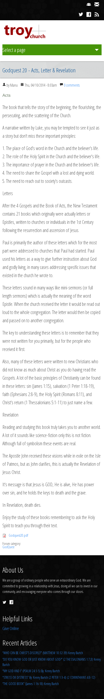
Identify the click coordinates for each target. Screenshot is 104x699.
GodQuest (8, 547)
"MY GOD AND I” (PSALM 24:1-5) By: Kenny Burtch (31, 671)
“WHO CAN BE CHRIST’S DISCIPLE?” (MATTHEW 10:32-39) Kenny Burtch (42, 653)
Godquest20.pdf (18, 535)
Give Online (10, 628)
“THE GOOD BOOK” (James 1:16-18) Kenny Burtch (30, 683)
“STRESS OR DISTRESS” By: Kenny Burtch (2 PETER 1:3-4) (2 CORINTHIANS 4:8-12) (48, 677)
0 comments (72, 85)
